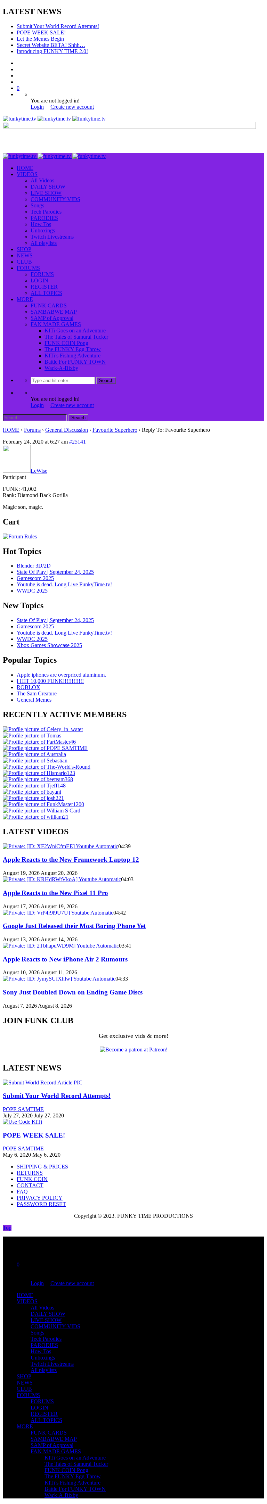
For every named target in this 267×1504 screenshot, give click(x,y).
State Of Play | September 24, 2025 (55, 572)
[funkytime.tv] (54, 119)
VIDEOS (27, 174)
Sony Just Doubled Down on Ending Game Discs (73, 992)
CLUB (24, 262)
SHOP (24, 249)
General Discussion (66, 430)
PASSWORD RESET (41, 1204)
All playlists (44, 243)
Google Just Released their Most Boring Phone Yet (74, 925)
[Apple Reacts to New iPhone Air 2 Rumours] (61, 946)
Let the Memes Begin (40, 39)
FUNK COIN (32, 1179)
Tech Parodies (46, 212)
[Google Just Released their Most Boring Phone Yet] (58, 913)
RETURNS (30, 1173)
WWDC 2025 (32, 591)
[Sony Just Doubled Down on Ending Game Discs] (59, 979)
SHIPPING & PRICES (42, 1167)
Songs (37, 205)
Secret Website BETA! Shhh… (51, 45)
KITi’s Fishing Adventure (72, 355)
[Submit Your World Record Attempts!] (42, 1082)
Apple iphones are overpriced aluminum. (61, 675)
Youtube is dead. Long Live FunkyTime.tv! (64, 584)
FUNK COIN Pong (66, 343)
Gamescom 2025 (35, 578)
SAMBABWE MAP (54, 312)
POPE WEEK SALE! (41, 32)
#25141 (77, 442)
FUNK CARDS (49, 305)
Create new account (72, 107)
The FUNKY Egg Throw (72, 349)
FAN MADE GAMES (56, 324)
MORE (25, 299)
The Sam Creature (37, 693)
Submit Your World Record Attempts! (58, 26)
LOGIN (39, 280)
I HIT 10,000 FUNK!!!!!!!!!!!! (50, 681)
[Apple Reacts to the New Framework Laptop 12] (60, 846)
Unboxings (43, 230)
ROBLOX (28, 687)
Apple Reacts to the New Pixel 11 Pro (55, 892)
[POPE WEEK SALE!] (22, 1122)
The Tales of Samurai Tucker (76, 337)
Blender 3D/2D (34, 566)
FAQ (22, 1192)
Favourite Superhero (114, 430)
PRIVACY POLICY (40, 1198)
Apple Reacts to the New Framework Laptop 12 (71, 859)
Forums (32, 430)
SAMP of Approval (52, 318)
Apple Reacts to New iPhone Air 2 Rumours (65, 959)
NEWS (25, 255)
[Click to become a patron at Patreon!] (134, 1049)
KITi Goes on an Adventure (75, 330)
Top (7, 1228)
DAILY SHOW (48, 187)
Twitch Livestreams (52, 237)
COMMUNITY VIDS (55, 199)
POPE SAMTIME (23, 1109)
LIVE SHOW (46, 193)
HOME (25, 168)
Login (37, 107)
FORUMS (28, 268)
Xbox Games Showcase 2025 (49, 645)
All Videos (42, 180)
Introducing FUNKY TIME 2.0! (52, 51)
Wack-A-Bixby (61, 368)
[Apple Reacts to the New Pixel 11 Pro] (62, 879)
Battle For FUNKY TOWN (75, 362)
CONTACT (30, 1185)
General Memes (34, 700)
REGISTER (44, 287)
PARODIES (44, 218)
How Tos (41, 224)
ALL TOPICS (46, 293)
